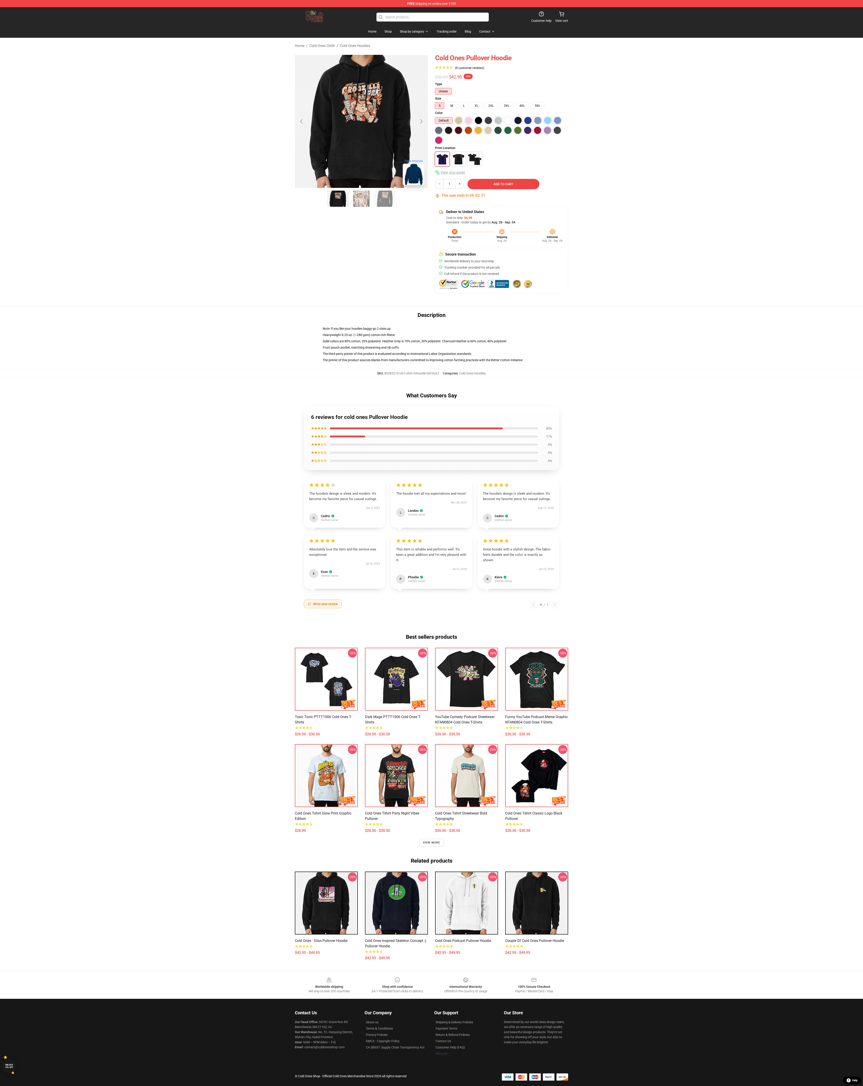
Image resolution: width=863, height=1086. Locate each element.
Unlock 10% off (9, 1066)
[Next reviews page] (555, 605)
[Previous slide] (302, 121)
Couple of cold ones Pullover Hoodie (534, 941)
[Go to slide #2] (361, 199)
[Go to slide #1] (338, 199)
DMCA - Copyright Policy (383, 1041)
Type (438, 84)
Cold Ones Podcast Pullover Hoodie (463, 941)
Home (299, 46)
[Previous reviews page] (533, 605)
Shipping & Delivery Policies (454, 1022)
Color (439, 113)
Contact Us (443, 1041)
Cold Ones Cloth (322, 46)
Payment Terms (446, 1028)
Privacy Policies (376, 1035)
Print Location (445, 148)
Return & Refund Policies (453, 1035)
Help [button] (855, 1080)
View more (431, 842)
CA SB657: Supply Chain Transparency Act (395, 1047)
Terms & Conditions (379, 1028)
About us (372, 1022)
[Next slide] (421, 121)
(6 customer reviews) (469, 68)
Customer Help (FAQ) (450, 1047)
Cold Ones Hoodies (355, 46)
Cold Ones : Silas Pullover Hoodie (321, 941)
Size (438, 98)
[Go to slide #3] (385, 199)
